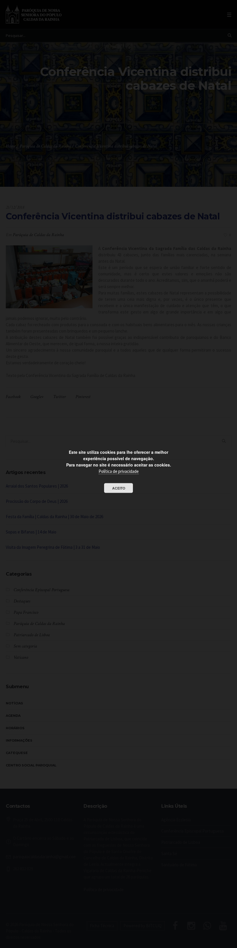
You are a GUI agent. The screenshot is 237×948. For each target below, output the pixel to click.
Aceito (118, 488)
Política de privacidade (119, 471)
